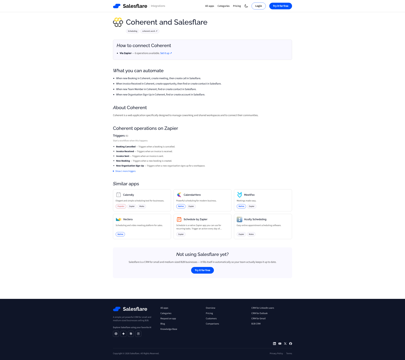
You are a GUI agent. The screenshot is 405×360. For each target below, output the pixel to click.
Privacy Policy (276, 353)
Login (258, 6)
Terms (289, 353)
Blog (162, 323)
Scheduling (132, 31)
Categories (224, 6)
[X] (285, 343)
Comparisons (212, 323)
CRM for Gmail (258, 318)
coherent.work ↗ (149, 31)
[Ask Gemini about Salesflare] (123, 334)
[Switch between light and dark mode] (246, 6)
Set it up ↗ (166, 53)
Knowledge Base (168, 329)
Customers (211, 318)
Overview (210, 308)
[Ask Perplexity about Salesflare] (138, 334)
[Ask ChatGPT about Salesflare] (116, 334)
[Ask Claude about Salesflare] (131, 334)
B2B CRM (256, 323)
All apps (209, 6)
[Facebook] (290, 343)
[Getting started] (279, 343)
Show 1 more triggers (125, 171)
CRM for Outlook (259, 313)
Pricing (237, 6)
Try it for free (280, 6)
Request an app (168, 318)
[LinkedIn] (274, 343)
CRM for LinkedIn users (262, 308)
